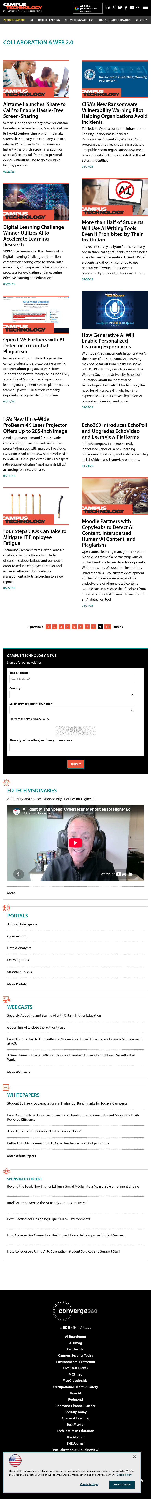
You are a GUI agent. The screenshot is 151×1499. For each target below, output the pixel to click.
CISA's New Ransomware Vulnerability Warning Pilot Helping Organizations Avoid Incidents (115, 113)
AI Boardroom (75, 1336)
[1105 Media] (75, 1327)
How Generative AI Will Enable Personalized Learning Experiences (108, 340)
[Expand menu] (145, 8)
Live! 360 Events (75, 1368)
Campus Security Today (75, 1355)
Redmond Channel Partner (75, 1405)
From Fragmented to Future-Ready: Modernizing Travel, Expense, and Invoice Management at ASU (74, 1041)
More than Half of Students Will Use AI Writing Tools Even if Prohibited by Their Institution (112, 231)
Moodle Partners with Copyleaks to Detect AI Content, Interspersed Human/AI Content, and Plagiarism (109, 533)
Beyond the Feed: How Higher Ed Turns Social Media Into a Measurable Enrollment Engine (73, 1186)
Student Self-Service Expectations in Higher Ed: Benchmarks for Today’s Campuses (67, 1103)
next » (118, 627)
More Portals (17, 984)
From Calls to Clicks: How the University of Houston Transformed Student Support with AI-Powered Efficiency (73, 1117)
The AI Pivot (75, 1437)
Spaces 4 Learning (75, 1418)
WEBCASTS (19, 1006)
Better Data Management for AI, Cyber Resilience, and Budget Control (58, 1143)
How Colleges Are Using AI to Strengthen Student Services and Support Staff (63, 1251)
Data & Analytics (19, 948)
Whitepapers (23, 1094)
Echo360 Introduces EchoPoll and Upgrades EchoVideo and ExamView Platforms (114, 430)
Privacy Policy (40, 719)
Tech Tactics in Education (75, 1431)
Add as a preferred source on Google (89, 8)
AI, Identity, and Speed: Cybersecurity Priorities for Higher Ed (51, 799)
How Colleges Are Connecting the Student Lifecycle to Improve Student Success (66, 1235)
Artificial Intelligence (22, 924)
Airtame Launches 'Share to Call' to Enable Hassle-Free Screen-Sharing (34, 110)
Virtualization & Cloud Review (75, 1449)
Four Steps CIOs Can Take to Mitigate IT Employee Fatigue (34, 537)
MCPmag (75, 1374)
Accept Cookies (122, 1484)
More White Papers (21, 1155)
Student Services (19, 971)
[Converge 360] (75, 1311)
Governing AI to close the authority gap (36, 1027)
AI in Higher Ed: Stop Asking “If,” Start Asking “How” (44, 1131)
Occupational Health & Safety (75, 1387)
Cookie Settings (89, 1484)
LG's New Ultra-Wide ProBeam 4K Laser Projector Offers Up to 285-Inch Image (35, 424)
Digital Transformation (115, 19)
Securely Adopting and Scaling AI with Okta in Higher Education (54, 1015)
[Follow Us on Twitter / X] (114, 7)
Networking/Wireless (79, 19)
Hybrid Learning (49, 19)
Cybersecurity (17, 936)
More (11, 893)
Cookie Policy (124, 1474)
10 (108, 627)
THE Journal (76, 1443)
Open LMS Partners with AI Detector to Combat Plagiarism (33, 345)
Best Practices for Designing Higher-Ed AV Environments (48, 1219)
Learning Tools (18, 960)
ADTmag (75, 1343)
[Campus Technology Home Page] (22, 7)
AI (31, 19)
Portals (17, 915)
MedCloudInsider (76, 1380)
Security (141, 19)
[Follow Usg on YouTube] (132, 8)
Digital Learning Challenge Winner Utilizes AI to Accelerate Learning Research (33, 235)
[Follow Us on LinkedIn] (108, 7)
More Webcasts (18, 1072)
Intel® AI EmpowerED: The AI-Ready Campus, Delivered (47, 1203)
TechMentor (76, 1424)
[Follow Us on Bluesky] (120, 8)
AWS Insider (75, 1349)
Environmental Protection (75, 1361)
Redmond (75, 1399)
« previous (35, 627)
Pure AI (75, 1393)
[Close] (134, 1456)
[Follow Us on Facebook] (126, 8)
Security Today (76, 1412)
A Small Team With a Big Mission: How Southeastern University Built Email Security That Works (71, 1057)
